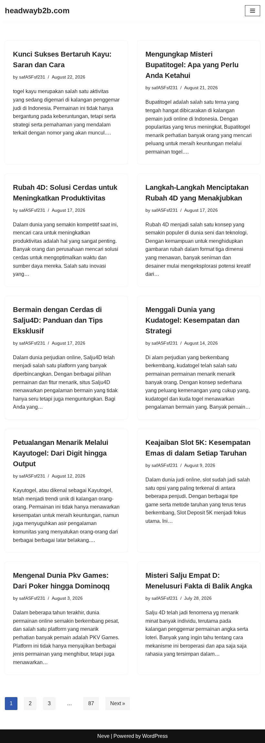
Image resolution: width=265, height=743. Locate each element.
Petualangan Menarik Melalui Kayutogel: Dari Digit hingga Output (60, 453)
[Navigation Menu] (252, 10)
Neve (103, 736)
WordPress (155, 736)
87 (91, 703)
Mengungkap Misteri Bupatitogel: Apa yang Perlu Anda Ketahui (191, 65)
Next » (117, 703)
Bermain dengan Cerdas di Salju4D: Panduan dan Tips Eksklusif (58, 320)
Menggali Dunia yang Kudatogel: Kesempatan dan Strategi (192, 320)
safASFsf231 (32, 77)
